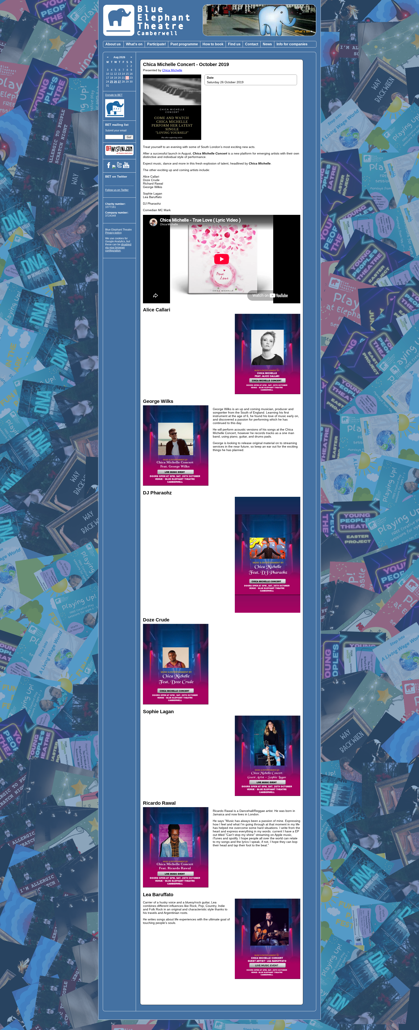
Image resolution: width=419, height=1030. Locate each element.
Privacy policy (113, 232)
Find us (234, 44)
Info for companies (291, 44)
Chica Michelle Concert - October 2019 (186, 64)
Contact (251, 44)
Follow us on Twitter (117, 190)
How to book (213, 44)
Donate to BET (113, 95)
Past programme (184, 44)
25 (111, 81)
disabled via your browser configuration (118, 247)
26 (115, 81)
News (267, 44)
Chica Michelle (172, 70)
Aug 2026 (119, 57)
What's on (134, 44)
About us (113, 44)
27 (119, 81)
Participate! (156, 44)
